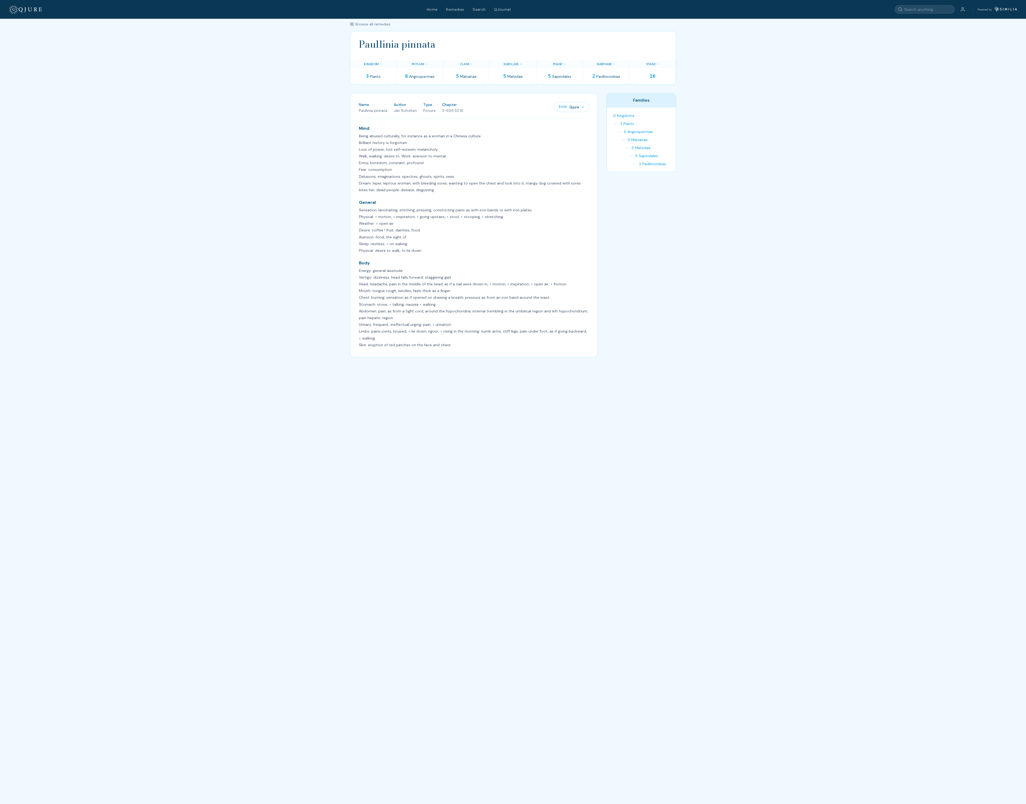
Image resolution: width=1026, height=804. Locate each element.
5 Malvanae (638, 139)
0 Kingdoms (623, 115)
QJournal (502, 9)
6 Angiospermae (638, 131)
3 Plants (627, 123)
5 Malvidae (640, 147)
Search (479, 9)
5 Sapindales (646, 155)
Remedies (455, 9)
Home (432, 9)
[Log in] (963, 9)
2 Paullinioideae (652, 163)
